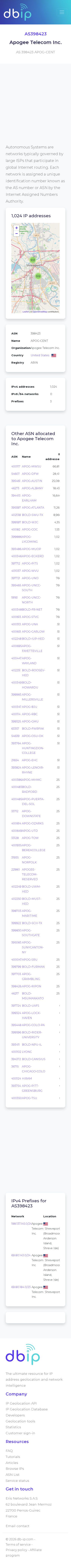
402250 (16, 899)
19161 (14, 597)
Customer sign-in (20, 1433)
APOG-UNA (30, 624)
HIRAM (27, 1078)
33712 (14, 811)
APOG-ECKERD (33, 556)
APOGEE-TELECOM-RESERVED (30, 874)
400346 (16, 556)
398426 (16, 986)
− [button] (16, 233)
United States (40, 355)
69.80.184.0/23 (21, 1287)
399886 (16, 537)
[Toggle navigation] (62, 12)
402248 (16, 638)
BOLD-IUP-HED (33, 638)
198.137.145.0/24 (21, 1223)
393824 (16, 767)
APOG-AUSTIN (32, 481)
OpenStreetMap (40, 311)
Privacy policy (16, 1550)
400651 (16, 631)
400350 (16, 1098)
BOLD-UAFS (30, 1005)
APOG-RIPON (31, 986)
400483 (16, 787)
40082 (15, 529)
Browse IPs (15, 1469)
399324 (16, 1013)
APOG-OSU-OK (32, 736)
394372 (16, 1059)
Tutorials (13, 1457)
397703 (16, 974)
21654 (15, 760)
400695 (16, 646)
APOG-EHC (30, 760)
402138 (16, 515)
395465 (16, 585)
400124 (16, 1078)
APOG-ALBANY (32, 488)
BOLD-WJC (30, 522)
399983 (16, 694)
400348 (16, 609)
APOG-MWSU (31, 466)
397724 (16, 1005)
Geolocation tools (20, 1421)
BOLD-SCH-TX (32, 923)
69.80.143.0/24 (20, 1255)
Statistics (13, 1427)
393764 (16, 743)
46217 (15, 993)
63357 (15, 728)
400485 (16, 799)
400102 (16, 1052)
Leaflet (26, 311)
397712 (15, 563)
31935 (15, 857)
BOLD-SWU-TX (32, 515)
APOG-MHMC (31, 780)
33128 (15, 838)
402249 (16, 886)
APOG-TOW (30, 838)
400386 (16, 780)
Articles (12, 1463)
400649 (16, 831)
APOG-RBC (30, 714)
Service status (17, 1481)
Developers (15, 1415)
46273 (15, 488)
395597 (16, 507)
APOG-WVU (30, 571)
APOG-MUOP (31, 549)
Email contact (17, 1526)
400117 (15, 466)
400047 (16, 959)
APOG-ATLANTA (33, 507)
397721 (15, 578)
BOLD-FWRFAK (33, 728)
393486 (16, 549)
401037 (16, 571)
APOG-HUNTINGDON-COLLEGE (33, 748)
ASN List (13, 1475)
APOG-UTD (30, 831)
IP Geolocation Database (27, 1409)
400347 (16, 707)
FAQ (9, 1451)
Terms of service (18, 1544)
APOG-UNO (30, 578)
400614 (16, 823)
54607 (15, 474)
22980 (15, 869)
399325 (16, 721)
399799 (16, 966)
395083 (16, 942)
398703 (16, 911)
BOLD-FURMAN (33, 966)
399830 (16, 930)
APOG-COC (30, 529)
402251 (15, 670)
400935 (16, 845)
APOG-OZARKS (33, 823)
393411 (15, 1044)
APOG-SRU (29, 959)
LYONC (27, 1052)
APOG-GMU (30, 721)
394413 (15, 495)
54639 (15, 736)
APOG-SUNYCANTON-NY (33, 947)
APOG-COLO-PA (33, 1025)
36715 (15, 1066)
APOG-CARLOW (33, 631)
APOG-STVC (30, 617)
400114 (15, 714)
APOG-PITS (30, 563)
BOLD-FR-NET (32, 609)
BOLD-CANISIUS (33, 1059)
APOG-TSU (29, 1098)
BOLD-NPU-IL (32, 1044)
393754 (16, 1086)
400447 (16, 658)
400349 (16, 682)
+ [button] (16, 228)
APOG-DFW (30, 474)
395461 (15, 481)
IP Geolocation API (21, 1403)
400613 (16, 617)
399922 (16, 923)
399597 (16, 522)
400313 (16, 624)
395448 (16, 1025)
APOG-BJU (29, 707)
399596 (16, 1032)
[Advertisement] (35, 108)
